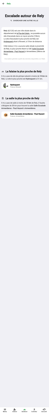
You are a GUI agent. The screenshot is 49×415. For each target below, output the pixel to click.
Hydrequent (8, 41)
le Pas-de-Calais (23, 33)
